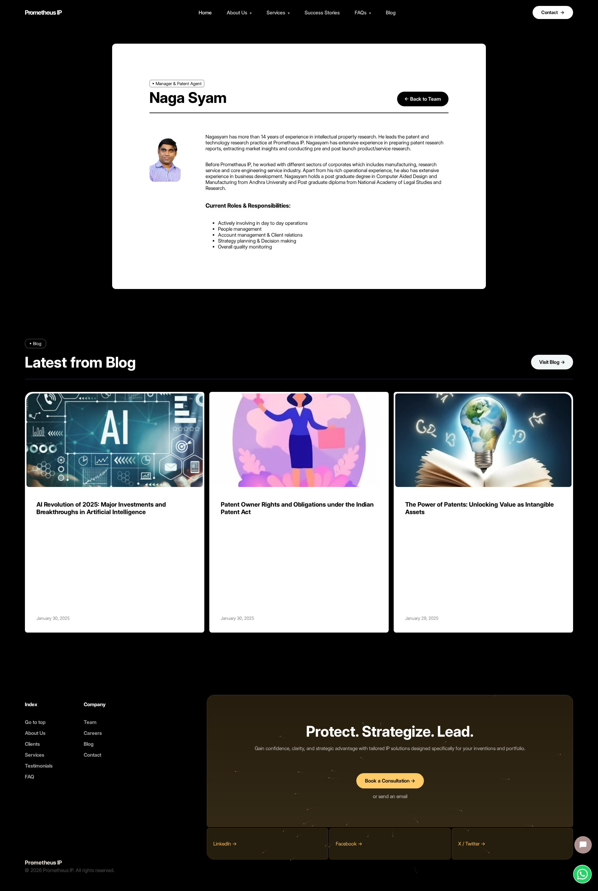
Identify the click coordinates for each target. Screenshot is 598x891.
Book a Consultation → (390, 781)
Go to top (35, 722)
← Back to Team (423, 99)
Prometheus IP (43, 12)
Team (90, 722)
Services (278, 13)
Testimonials (39, 765)
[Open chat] (583, 845)
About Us (239, 13)
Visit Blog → (552, 362)
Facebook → (349, 844)
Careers (93, 733)
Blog (391, 13)
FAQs (363, 13)
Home (205, 13)
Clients (32, 744)
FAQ (29, 776)
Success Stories (322, 13)
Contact (552, 12)
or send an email (390, 796)
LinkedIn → (225, 844)
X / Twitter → (471, 844)
